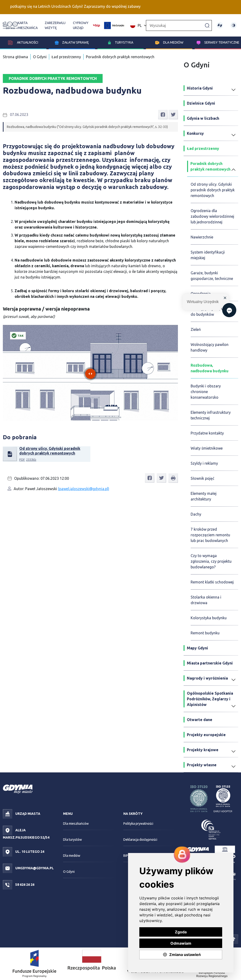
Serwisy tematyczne (221, 42)
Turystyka (124, 42)
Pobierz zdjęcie (162, 330)
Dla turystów (72, 839)
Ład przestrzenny (66, 57)
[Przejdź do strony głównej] (10, 25)
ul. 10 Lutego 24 (29, 851)
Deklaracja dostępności (140, 839)
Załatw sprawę (75, 42)
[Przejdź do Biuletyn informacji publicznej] (96, 25)
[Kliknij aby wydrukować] (173, 478)
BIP (125, 855)
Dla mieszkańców (76, 823)
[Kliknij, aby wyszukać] (207, 25)
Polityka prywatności (138, 823)
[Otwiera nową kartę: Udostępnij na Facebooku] (163, 114)
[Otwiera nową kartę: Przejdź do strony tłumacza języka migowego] (220, 25)
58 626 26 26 (24, 884)
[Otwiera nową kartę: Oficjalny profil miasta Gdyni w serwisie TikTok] (233, 939)
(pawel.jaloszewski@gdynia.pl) (83, 489)
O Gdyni (40, 57)
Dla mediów (173, 42)
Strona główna (15, 57)
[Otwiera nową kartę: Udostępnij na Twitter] (173, 114)
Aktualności (27, 42)
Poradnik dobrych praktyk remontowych (120, 57)
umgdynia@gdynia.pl (34, 868)
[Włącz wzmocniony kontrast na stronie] (233, 25)
